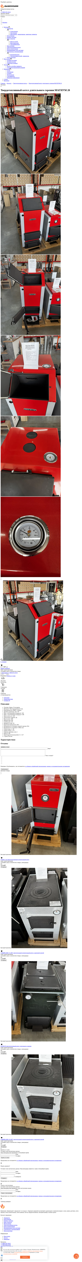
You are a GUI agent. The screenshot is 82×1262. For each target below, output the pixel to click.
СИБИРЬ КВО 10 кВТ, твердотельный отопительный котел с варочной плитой (22, 1139)
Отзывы (7, 700)
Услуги (6, 1237)
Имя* (49, 748)
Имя (17, 1154)
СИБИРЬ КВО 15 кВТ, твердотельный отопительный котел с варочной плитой (22, 953)
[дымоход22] (9, 7)
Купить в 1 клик (11, 676)
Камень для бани (8, 1220)
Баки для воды (8, 1222)
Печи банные (7, 1219)
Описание (6, 697)
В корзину (3, 676)
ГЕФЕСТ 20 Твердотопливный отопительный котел (15, 859)
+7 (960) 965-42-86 (6, 1245)
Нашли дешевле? (5, 668)
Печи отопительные (9, 1226)
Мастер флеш (7, 1223)
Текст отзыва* (49, 755)
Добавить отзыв (5, 747)
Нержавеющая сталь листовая (12, 1228)
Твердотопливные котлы (10, 1225)
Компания (6, 1239)
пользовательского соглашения (10, 1253)
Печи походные (8, 1231)
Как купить (7, 1236)
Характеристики (8, 699)
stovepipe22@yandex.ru (7, 1246)
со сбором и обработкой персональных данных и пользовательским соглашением (47, 766)
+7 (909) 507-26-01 (6, 1243)
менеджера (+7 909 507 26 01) (10, 672)
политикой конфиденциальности (21, 1252)
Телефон (18, 1156)
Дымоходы (7, 1218)
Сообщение (18, 1176)
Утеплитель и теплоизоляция (12, 1229)
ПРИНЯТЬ (25, 1257)
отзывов (3, 661)
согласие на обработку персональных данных (32, 1251)
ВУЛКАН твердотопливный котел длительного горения (16, 1046)
